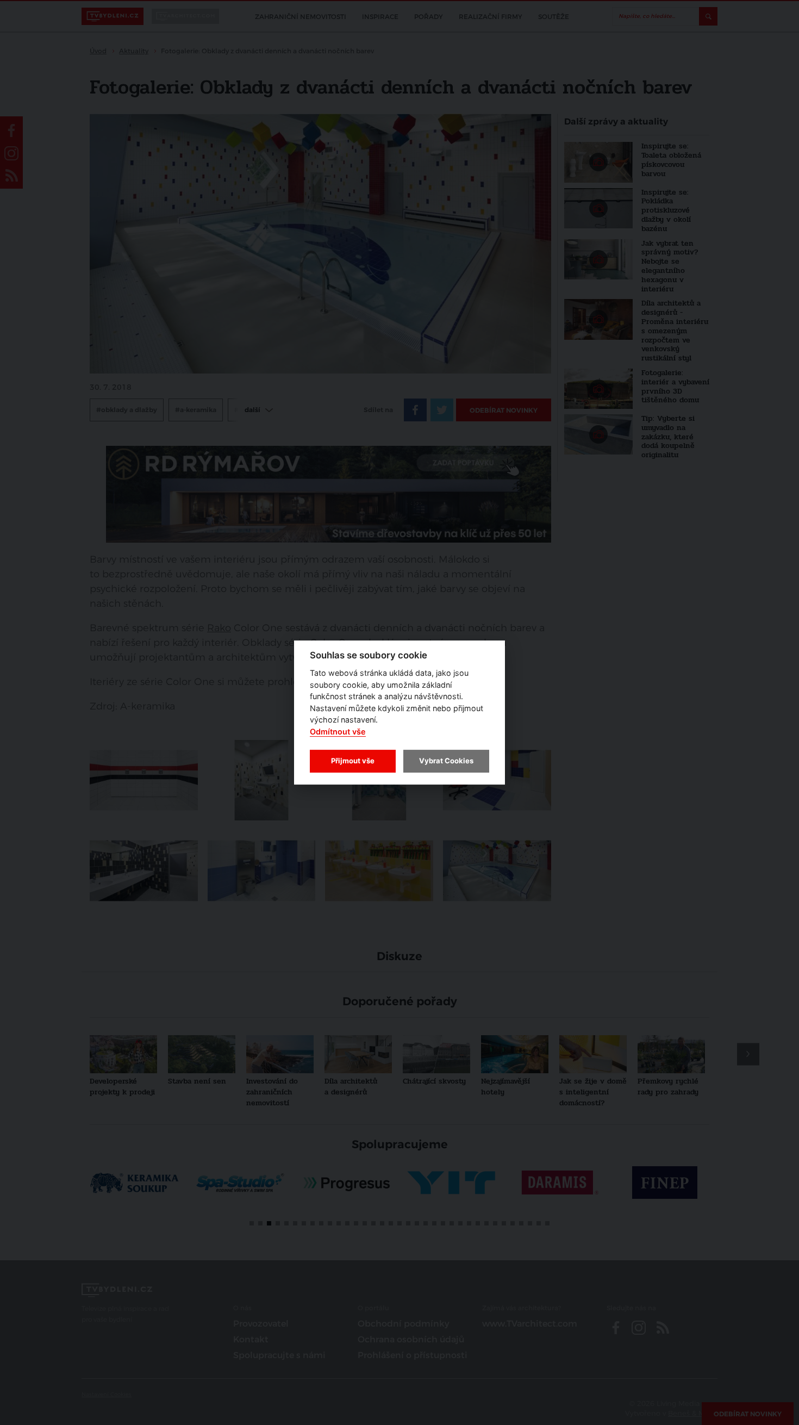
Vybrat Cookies (446, 760)
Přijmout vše (352, 760)
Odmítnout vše (338, 731)
